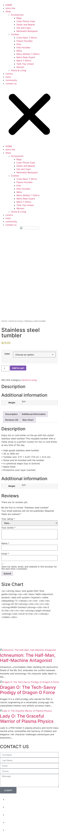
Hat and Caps (23, 27)
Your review (8, 528)
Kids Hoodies (23, 47)
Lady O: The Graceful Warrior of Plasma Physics (27, 718)
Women (20, 67)
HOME (8, 5)
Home (4, 321)
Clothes (15, 34)
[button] (29, 115)
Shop (8, 11)
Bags (19, 18)
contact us (10, 83)
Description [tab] (11, 414)
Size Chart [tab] (27, 419)
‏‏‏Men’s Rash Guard (25, 57)
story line (10, 8)
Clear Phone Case (25, 21)
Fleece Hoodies (24, 41)
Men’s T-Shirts (23, 60)
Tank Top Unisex (25, 63)
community (11, 80)
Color (7, 354)
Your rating (8, 519)
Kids (18, 44)
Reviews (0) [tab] (11, 419)
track (8, 77)
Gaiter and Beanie (25, 24)
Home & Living (18, 70)
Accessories (17, 14)
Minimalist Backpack (27, 31)
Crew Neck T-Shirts (26, 37)
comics (9, 73)
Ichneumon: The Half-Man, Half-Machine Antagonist (27, 658)
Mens (19, 50)
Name (5, 543)
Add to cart (18, 368)
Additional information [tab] (34, 414)
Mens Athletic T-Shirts (27, 54)
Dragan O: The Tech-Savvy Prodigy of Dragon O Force (28, 690)
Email (5, 554)
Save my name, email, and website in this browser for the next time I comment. (29, 568)
